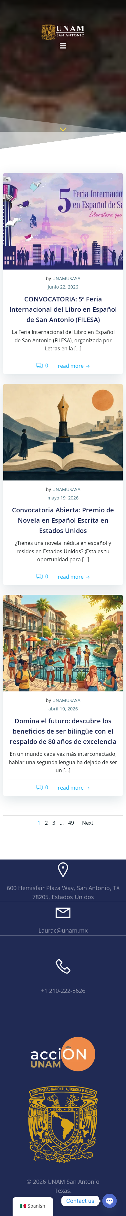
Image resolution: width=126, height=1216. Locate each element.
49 (71, 822)
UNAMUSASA (66, 278)
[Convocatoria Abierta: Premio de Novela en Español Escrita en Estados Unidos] (63, 431)
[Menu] (63, 46)
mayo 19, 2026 (63, 498)
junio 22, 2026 (63, 287)
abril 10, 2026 (63, 709)
